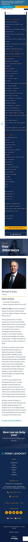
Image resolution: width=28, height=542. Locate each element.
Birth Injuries (9, 76)
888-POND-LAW (16, 234)
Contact (8, 223)
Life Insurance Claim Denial (13, 98)
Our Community (9, 152)
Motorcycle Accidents (12, 61)
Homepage (14, 463)
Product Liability (10, 100)
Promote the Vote (10, 169)
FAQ (6, 201)
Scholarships (9, 172)
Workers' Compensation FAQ (13, 49)
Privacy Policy (14, 532)
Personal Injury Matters (12, 56)
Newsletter (8, 162)
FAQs (14, 472)
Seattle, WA (8, 199)
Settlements (9, 218)
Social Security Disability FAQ (14, 54)
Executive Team (9, 142)
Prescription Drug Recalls (13, 110)
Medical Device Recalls (12, 108)
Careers (7, 154)
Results (7, 213)
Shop (6, 186)
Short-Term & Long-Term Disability (15, 208)
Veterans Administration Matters (15, 130)
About (7, 132)
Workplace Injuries (11, 22)
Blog (14, 465)
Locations (8, 189)
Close (26, 9)
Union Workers (9, 181)
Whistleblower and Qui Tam (13, 93)
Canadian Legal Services (12, 150)
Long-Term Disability (11, 120)
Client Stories (9, 216)
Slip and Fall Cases (11, 78)
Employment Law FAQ (11, 95)
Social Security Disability (13, 51)
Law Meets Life (10, 1)
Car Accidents (9, 59)
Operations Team (10, 145)
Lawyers (7, 177)
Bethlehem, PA (9, 191)
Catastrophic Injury (11, 71)
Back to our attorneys (12, 421)
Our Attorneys (9, 135)
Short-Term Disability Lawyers (14, 113)
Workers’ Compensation (12, 19)
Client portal (7, 7)
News (6, 184)
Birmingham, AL (9, 196)
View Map (15, 496)
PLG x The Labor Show (12, 167)
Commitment (8, 147)
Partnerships (9, 164)
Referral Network (10, 174)
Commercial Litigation (12, 88)
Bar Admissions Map (11, 137)
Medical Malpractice (11, 73)
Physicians (8, 179)
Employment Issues (11, 91)
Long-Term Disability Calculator (15, 127)
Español (19, 518)
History (7, 140)
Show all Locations (11, 503)
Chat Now (21, 7)
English (11, 518)
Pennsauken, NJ (9, 194)
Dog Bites (8, 81)
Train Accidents (10, 68)
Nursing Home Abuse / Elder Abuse (15, 83)
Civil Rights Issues (10, 86)
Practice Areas (10, 17)
